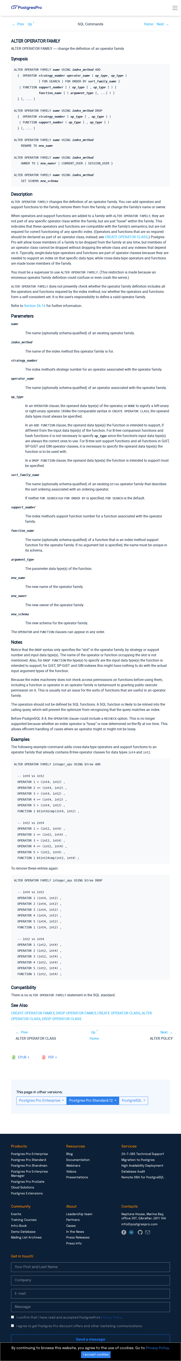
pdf (51, 1057)
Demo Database (23, 1231)
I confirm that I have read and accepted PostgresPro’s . (69, 1317)
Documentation (78, 1160)
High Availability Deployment (142, 1165)
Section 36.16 (34, 306)
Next (160, 24)
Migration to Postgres (138, 1160)
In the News (75, 1231)
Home (148, 24)
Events (16, 1214)
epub (22, 1057)
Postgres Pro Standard (28, 1160)
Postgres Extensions (27, 1193)
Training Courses (24, 1220)
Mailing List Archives (26, 1237)
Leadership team (79, 1214)
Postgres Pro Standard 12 (91, 1101)
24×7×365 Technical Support (142, 1154)
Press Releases (78, 1237)
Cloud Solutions (22, 1187)
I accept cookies (96, 1354)
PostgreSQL (132, 1101)
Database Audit (133, 1171)
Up (30, 24)
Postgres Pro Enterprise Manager (29, 1174)
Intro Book (19, 1225)
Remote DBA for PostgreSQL (142, 1177)
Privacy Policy (111, 1317)
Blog (69, 1154)
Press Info (74, 1243)
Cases (71, 1225)
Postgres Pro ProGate (27, 1181)
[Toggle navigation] (175, 8)
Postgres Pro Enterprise (40, 1101)
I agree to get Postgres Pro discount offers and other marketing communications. (79, 1326)
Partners (73, 1220)
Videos (71, 1171)
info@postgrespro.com (139, 1224)
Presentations (77, 1177)
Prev (20, 24)
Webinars (73, 1165)
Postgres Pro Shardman (29, 1165)
